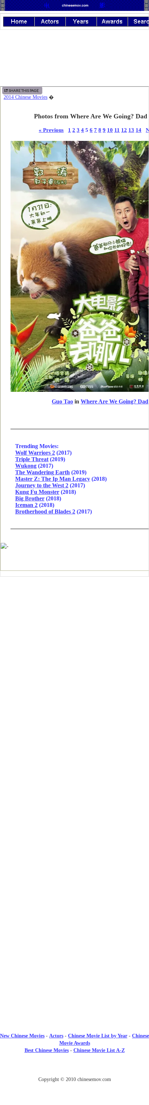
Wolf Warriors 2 (35, 453)
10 (110, 130)
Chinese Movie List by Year (97, 1036)
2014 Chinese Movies (25, 97)
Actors (56, 1036)
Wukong (26, 466)
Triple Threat (31, 459)
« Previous (51, 130)
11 (117, 130)
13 (131, 130)
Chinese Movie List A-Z (99, 1050)
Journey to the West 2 (41, 485)
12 (124, 130)
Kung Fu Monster (37, 492)
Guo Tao (62, 401)
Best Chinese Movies (47, 1050)
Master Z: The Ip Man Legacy (52, 479)
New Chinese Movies (22, 1036)
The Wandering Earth (42, 472)
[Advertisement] (74, 642)
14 (138, 130)
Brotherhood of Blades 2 (45, 511)
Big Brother (29, 498)
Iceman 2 (26, 505)
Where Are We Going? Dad (114, 401)
